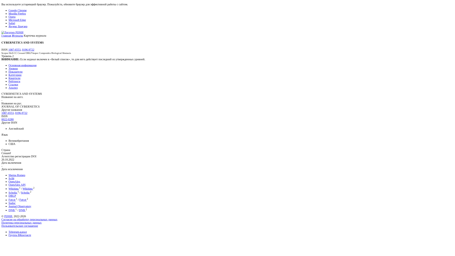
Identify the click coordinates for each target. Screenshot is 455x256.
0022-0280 (7, 119)
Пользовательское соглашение (19, 225)
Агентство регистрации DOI (18, 156)
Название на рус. (11, 103)
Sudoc (12, 203)
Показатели (16, 71)
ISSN (4, 116)
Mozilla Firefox (17, 13)
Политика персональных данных (21, 222)
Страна (5, 149)
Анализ (13, 87)
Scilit (11, 178)
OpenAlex (14, 181)
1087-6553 (14, 49)
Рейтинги (14, 81)
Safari (12, 23)
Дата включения (11, 162)
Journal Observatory (20, 206)
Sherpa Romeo (17, 175)
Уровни (13, 68)
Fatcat (12, 199)
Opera (12, 16)
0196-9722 (28, 49)
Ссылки (13, 84)
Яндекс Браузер (18, 26)
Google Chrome (18, 10)
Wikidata (14, 188)
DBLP (12, 195)
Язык (4, 134)
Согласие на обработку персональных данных (29, 219)
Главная (6, 35)
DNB (12, 210)
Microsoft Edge (17, 20)
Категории (15, 74)
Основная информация (22, 65)
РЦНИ (8, 216)
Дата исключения (12, 169)
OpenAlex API (17, 184)
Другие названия (11, 109)
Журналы (17, 35)
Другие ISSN (9, 122)
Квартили (14, 78)
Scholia (13, 192)
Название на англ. (12, 96)
